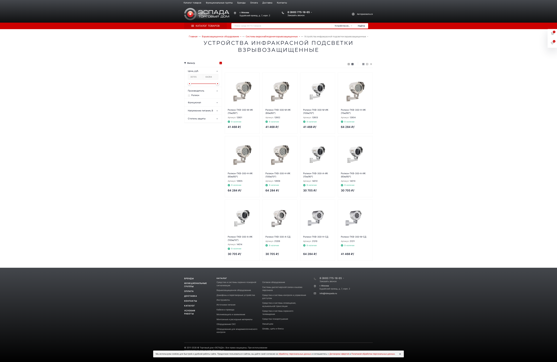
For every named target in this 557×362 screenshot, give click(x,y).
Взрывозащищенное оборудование (234, 290)
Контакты (190, 301)
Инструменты (223, 300)
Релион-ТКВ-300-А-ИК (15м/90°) (315, 175)
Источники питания (226, 305)
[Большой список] (352, 64)
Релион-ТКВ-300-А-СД (277, 236)
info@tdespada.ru (328, 293)
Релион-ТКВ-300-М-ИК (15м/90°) (240, 111)
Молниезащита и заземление (231, 314)
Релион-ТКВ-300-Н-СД (315, 236)
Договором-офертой (339, 354)
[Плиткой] (363, 64)
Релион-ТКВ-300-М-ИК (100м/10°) (315, 111)
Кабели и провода (225, 309)
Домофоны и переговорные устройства (236, 295)
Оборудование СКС (226, 324)
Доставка (190, 296)
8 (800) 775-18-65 (298, 12)
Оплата (189, 291)
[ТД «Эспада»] (206, 14)
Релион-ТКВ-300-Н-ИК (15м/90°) (353, 111)
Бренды (189, 278)
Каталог (189, 306)
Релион (195, 95)
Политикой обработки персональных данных (373, 354)
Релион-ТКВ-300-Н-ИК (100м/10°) (277, 175)
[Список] (367, 64)
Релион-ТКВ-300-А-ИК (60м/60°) (353, 175)
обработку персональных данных (294, 354)
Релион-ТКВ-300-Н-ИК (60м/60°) (240, 175)
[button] (552, 33)
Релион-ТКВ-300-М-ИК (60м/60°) (278, 111)
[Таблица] (371, 64)
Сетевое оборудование (273, 282)
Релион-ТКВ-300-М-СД (353, 236)
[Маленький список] (349, 64)
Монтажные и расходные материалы (234, 319)
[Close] (400, 354)
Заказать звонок (296, 15)
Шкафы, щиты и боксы (273, 328)
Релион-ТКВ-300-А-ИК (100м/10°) (240, 238)
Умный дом (267, 324)
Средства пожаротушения (275, 319)
